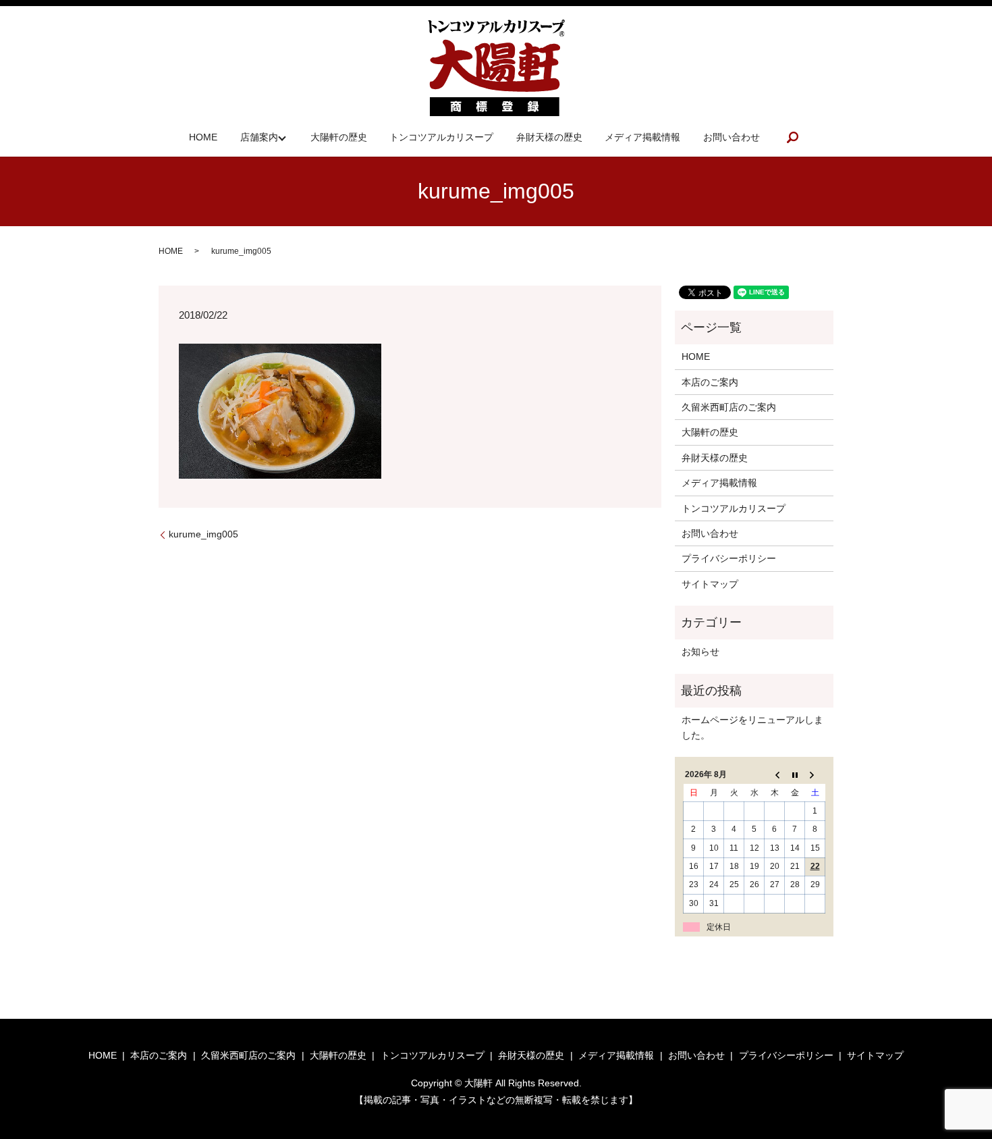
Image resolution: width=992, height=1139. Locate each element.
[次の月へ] (815, 775)
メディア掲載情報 (642, 137)
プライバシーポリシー (729, 558)
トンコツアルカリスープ (441, 137)
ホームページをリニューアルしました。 (752, 727)
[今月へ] (795, 775)
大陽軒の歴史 (338, 137)
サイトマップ (710, 584)
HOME (203, 137)
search (793, 137)
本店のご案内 (710, 382)
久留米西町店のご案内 (729, 407)
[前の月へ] (775, 775)
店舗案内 (259, 137)
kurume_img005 (203, 534)
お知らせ (700, 651)
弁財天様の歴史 (549, 137)
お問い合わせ (731, 137)
